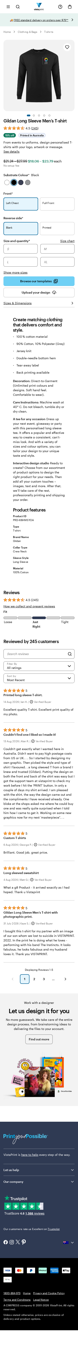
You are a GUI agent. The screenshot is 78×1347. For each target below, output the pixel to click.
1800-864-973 (11, 1293)
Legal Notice (41, 1299)
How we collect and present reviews (29, 606)
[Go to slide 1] (28, 115)
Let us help (11, 1170)
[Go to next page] (65, 979)
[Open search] (18, 7)
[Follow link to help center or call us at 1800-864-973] (60, 7)
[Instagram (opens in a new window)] (12, 1242)
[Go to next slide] (72, 20)
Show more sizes (15, 272)
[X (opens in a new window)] (18, 1242)
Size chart (67, 241)
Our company (13, 1181)
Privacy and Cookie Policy (49, 1293)
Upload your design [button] (36, 292)
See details (11, 151)
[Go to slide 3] (39, 115)
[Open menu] (8, 7)
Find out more (39, 1039)
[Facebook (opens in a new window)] (5, 1242)
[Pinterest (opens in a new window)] (24, 1242)
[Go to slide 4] (44, 115)
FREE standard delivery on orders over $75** (41, 20)
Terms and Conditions (17, 1299)
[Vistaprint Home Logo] (39, 6)
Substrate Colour (21, 175)
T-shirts (48, 31)
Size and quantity (16, 241)
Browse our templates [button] (36, 281)
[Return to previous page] (12, 979)
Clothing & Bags (27, 31)
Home (7, 31)
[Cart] (70, 7)
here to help (29, 1154)
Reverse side (13, 218)
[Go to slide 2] (33, 115)
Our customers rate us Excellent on (31, 1228)
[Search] (70, 654)
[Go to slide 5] (49, 115)
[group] (39, 259)
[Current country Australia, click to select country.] (69, 1242)
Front (8, 193)
